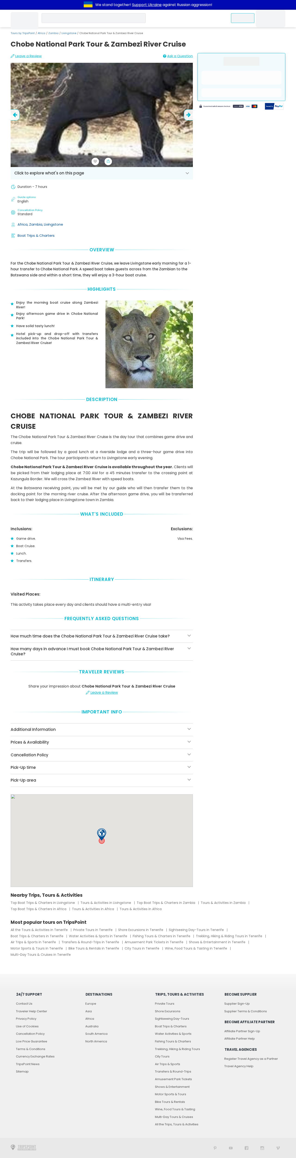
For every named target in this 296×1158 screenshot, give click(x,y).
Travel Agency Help (238, 1066)
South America (96, 1034)
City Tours (162, 1056)
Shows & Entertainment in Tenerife (217, 942)
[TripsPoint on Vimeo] (278, 1148)
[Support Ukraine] (88, 5)
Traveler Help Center (31, 1011)
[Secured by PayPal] (274, 106)
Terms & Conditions (30, 1049)
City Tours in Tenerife (142, 948)
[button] (101, 834)
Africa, (23, 224)
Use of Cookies (27, 1026)
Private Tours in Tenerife (93, 930)
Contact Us (24, 1003)
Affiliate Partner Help (239, 1038)
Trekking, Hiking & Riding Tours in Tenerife (229, 936)
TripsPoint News (28, 1064)
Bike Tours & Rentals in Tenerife (94, 948)
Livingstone (69, 33)
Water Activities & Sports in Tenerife (98, 936)
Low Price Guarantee (31, 1041)
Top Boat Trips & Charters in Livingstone (43, 902)
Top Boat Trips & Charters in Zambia (166, 902)
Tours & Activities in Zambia (224, 902)
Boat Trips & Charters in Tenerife (37, 936)
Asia (88, 1011)
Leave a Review (28, 56)
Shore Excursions (167, 1011)
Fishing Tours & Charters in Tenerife (162, 936)
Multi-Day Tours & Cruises (174, 1117)
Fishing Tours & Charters (173, 1041)
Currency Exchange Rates (35, 1056)
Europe (90, 1003)
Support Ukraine (147, 4)
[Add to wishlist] (95, 161)
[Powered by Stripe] (228, 107)
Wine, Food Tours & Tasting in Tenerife (196, 948)
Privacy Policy (26, 1018)
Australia (92, 1026)
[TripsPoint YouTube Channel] (230, 1148)
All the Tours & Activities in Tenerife (40, 930)
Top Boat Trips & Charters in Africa (39, 909)
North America (96, 1041)
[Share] (108, 161)
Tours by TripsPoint (23, 33)
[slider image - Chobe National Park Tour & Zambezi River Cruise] (102, 115)
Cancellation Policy (30, 1034)
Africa (41, 33)
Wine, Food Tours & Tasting (175, 1109)
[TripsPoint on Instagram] (262, 1148)
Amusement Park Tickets (173, 1079)
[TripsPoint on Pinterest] (215, 1148)
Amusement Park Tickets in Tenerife (154, 942)
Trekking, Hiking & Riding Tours (177, 1049)
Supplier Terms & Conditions (245, 1011)
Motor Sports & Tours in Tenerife (37, 948)
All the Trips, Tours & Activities (176, 1124)
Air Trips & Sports (167, 1064)
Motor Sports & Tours (170, 1094)
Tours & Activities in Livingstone (106, 902)
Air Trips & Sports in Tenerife (34, 942)
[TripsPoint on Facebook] (246, 1148)
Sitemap (22, 1071)
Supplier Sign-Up (237, 1003)
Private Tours (164, 1003)
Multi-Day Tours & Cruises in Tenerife (41, 954)
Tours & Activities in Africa (93, 909)
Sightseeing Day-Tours (172, 1018)
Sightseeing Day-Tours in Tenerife (197, 930)
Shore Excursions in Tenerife (141, 930)
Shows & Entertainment (172, 1087)
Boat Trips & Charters (36, 235)
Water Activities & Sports (173, 1034)
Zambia (53, 33)
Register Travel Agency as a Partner (251, 1059)
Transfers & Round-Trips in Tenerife (91, 942)
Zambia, (36, 224)
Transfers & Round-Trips (173, 1071)
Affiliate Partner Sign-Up (242, 1031)
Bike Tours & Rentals (170, 1102)
